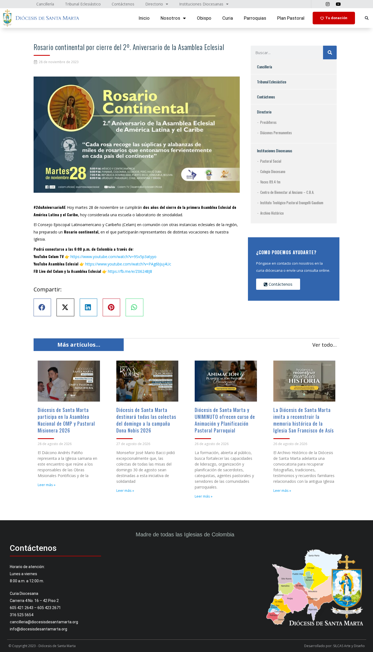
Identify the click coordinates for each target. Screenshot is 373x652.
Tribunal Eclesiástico (271, 81)
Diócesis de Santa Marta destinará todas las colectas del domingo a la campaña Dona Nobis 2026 (146, 420)
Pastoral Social (270, 161)
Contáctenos (266, 97)
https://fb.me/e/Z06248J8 (130, 271)
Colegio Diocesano (272, 171)
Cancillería (264, 66)
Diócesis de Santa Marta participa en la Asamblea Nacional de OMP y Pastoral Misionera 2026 (66, 420)
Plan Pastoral (290, 18)
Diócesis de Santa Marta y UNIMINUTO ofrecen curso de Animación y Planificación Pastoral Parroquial (225, 420)
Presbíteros (268, 122)
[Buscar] (330, 52)
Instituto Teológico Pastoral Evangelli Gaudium (291, 202)
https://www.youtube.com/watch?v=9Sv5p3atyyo (113, 256)
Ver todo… (324, 344)
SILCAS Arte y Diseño (349, 646)
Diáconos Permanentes (276, 132)
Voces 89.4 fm (270, 182)
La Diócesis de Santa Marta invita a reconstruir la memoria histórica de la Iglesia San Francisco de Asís (303, 420)
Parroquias (255, 18)
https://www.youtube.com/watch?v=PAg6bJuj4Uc (128, 264)
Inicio (144, 18)
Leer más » (46, 484)
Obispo (204, 18)
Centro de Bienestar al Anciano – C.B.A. (287, 192)
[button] (366, 18)
